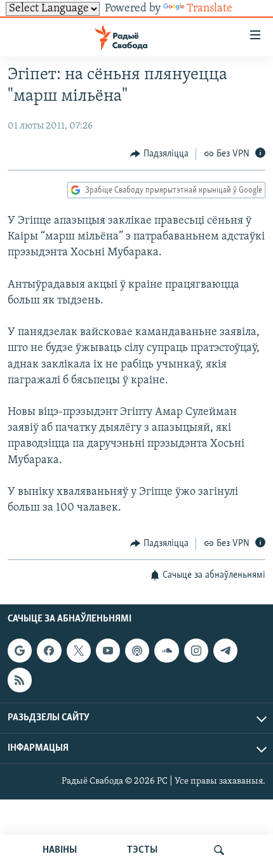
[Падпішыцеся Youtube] (108, 651)
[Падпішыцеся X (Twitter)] (79, 651)
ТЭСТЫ (142, 850)
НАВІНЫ (60, 850)
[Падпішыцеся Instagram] (196, 651)
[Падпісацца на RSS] (20, 680)
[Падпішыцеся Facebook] (49, 651)
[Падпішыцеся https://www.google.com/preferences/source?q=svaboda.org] (20, 651)
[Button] (159, 154)
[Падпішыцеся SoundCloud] (166, 651)
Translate (209, 9)
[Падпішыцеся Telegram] (225, 651)
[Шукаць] (219, 850)
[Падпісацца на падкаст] (137, 651)
